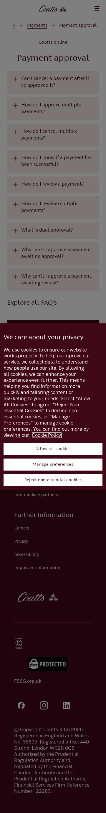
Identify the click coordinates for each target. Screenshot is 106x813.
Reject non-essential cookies (53, 480)
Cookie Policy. (47, 435)
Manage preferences (53, 464)
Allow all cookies (53, 449)
